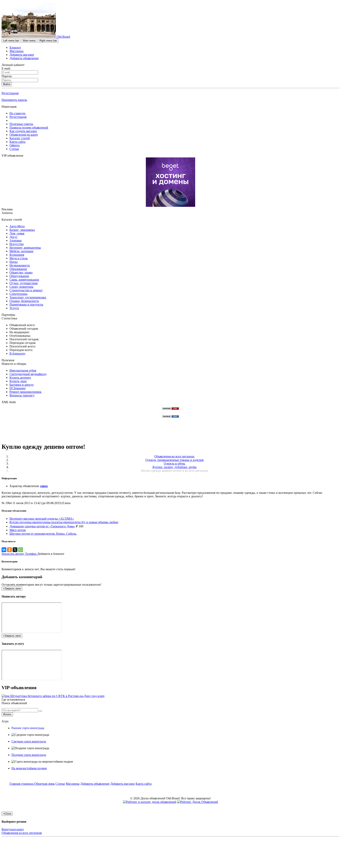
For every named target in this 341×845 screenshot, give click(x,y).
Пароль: (7, 76)
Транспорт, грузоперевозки (27, 297)
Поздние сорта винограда (28, 755)
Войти (6, 84)
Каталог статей (19, 138)
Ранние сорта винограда (27, 728)
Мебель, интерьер (21, 251)
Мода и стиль (18, 258)
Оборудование (19, 276)
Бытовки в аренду (21, 384)
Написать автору (13, 553)
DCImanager (17, 388)
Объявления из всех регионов (22, 833)
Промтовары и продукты (26, 304)
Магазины (16, 51)
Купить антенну (20, 377)
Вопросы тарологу (22, 395)
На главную (17, 113)
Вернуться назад (13, 829)
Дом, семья (16, 233)
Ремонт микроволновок (25, 391)
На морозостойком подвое (29, 768)
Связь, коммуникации (24, 279)
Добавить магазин (21, 54)
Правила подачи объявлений (28, 127)
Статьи (14, 149)
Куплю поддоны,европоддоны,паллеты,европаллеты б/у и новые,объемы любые (63, 522)
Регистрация (10, 93)
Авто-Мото (17, 226)
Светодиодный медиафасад (27, 374)
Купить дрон (18, 381)
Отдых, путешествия (23, 283)
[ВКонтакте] (4, 549)
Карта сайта (17, 141)
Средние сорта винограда (28, 741)
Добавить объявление (24, 58)
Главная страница (21, 783)
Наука (13, 261)
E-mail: (6, 68)
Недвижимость (19, 265)
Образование (18, 269)
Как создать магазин (23, 131)
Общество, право (21, 272)
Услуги (14, 308)
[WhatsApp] (20, 549)
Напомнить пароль (14, 100)
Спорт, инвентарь (21, 286)
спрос (44, 486)
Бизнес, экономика (22, 229)
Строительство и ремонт (26, 290)
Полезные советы (21, 124)
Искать (7, 714)
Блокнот (15, 47)
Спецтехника (18, 293)
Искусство (16, 244)
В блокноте (17, 353)
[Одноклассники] (9, 549)
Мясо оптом (17, 530)
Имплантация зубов (22, 370)
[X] (15, 549)
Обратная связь (44, 783)
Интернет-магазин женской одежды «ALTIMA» (41, 518)
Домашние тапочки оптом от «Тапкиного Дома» (42, 526)
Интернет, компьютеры (25, 247)
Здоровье (15, 240)
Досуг (13, 237)
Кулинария (16, 254)
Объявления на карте (23, 134)
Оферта (14, 145)
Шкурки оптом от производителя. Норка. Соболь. (43, 533)
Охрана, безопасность (24, 301)
